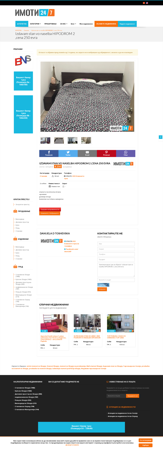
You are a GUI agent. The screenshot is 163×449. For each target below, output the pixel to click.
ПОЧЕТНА (22, 24)
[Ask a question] (160, 137)
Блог (73, 24)
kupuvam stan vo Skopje (113, 366)
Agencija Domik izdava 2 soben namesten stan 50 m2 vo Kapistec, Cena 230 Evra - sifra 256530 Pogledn (53, 338)
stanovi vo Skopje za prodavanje (73, 366)
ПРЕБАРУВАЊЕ (50, 24)
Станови (26, 30)
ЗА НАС (63, 24)
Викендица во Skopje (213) (24, 296)
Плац (17, 228)
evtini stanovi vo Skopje (36, 366)
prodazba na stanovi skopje (40, 368)
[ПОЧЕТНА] (34, 13)
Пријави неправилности (50, 209)
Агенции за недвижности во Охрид (123, 416)
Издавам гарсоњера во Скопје (93, 368)
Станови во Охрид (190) (23, 300)
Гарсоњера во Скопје (132, 366)
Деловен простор (22, 222)
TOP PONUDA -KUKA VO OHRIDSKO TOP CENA (116, 337)
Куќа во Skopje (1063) (23, 279)
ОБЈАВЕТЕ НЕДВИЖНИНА (106, 24)
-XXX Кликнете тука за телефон (71, 243)
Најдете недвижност (127, 24)
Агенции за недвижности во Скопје (122, 413)
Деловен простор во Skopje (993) (23, 283)
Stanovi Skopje (53, 366)
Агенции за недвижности (122, 407)
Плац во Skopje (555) (23, 292)
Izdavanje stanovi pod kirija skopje (66, 368)
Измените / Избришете (50, 213)
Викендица (20, 219)
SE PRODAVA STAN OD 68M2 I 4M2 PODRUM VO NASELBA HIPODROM (87, 337)
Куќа (17, 225)
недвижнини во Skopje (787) (24, 288)
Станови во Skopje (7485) (23, 275)
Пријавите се (133, 396)
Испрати (102, 289)
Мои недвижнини (86, 24)
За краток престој (22, 204)
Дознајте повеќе (72, 445)
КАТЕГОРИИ (35, 24)
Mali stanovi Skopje (94, 366)
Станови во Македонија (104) (22, 305)
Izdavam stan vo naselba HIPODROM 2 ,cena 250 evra (46, 30)
